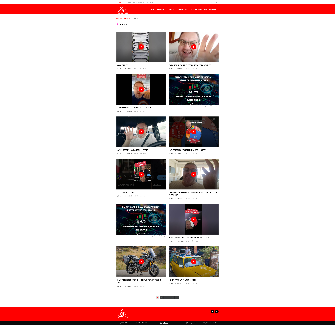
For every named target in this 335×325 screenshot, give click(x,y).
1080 (188, 153)
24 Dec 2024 (180, 198)
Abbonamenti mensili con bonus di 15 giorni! (140, 2)
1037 (136, 286)
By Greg (118, 68)
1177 (136, 196)
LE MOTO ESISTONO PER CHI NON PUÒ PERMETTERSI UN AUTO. (139, 281)
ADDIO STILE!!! (122, 65)
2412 (136, 68)
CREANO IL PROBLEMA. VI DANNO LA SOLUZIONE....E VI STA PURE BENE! (193, 193)
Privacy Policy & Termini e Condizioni (209, 323)
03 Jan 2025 (128, 196)
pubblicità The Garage (211, 106)
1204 (188, 198)
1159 (188, 283)
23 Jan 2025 (128, 68)
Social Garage (196, 9)
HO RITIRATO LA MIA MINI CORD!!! (182, 280)
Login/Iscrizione (210, 9)
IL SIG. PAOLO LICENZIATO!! (127, 192)
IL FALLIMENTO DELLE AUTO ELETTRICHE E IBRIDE (189, 238)
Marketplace (183, 9)
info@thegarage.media (190, 323)
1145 (188, 241)
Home (152, 9)
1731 (188, 68)
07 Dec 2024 (180, 283)
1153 (136, 153)
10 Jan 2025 (180, 153)
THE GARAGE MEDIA (142, 323)
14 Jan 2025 (128, 153)
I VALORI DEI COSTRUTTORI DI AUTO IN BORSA (187, 150)
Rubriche (171, 9)
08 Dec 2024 (128, 286)
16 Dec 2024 (180, 241)
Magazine (160, 9)
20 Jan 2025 (180, 68)
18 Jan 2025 (128, 111)
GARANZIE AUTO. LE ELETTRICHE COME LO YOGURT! (190, 65)
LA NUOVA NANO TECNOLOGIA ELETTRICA (133, 108)
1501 (136, 111)
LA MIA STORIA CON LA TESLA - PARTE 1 (132, 150)
